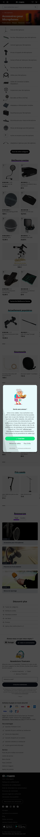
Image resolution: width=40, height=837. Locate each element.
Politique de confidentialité (24, 448)
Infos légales (12, 448)
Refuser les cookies (15, 443)
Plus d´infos (27, 443)
